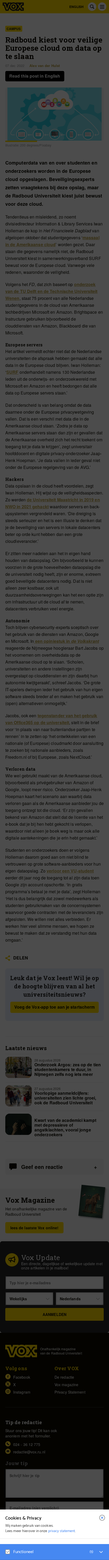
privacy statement (61, 1531)
